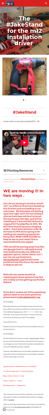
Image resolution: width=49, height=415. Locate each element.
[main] (24, 31)
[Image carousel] (24, 79)
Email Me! (11, 400)
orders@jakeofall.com (28, 297)
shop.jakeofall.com (14, 260)
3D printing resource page (22, 407)
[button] (3, 3)
